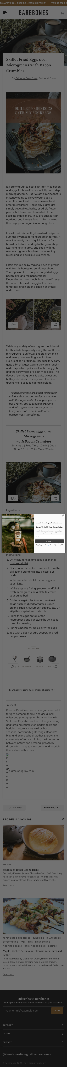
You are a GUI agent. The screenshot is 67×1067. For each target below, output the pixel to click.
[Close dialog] (64, 516)
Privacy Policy (50, 545)
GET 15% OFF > (49, 541)
